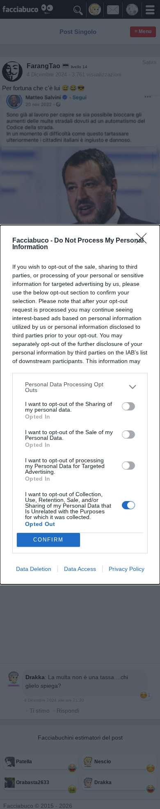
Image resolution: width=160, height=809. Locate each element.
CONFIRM (48, 540)
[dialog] (80, 404)
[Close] (144, 241)
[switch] (128, 406)
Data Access (80, 569)
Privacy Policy (126, 569)
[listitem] (80, 387)
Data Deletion (33, 569)
